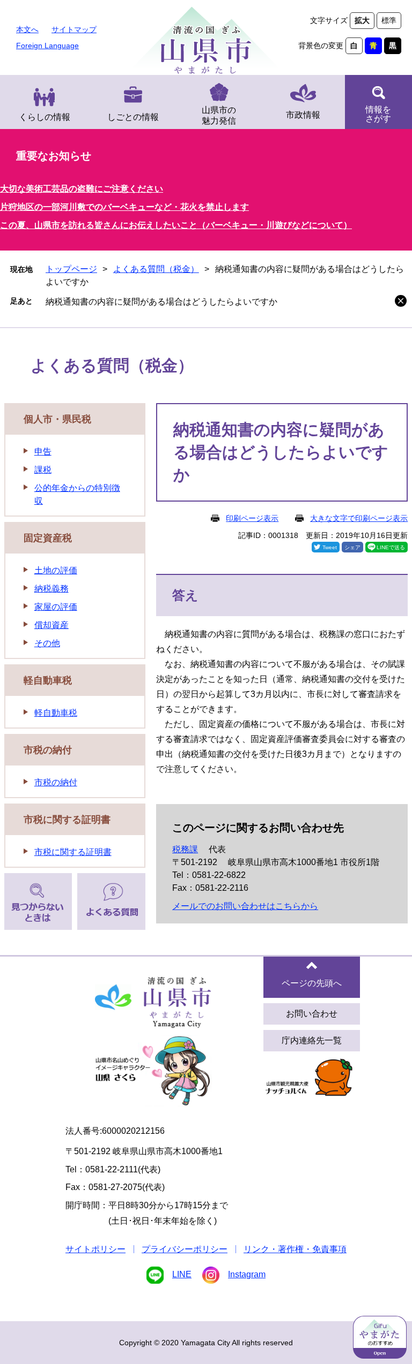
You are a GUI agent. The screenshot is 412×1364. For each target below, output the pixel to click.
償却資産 (51, 625)
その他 (47, 643)
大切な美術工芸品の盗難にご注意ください (81, 188)
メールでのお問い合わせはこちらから (245, 906)
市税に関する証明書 (67, 819)
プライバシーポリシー (184, 1249)
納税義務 (51, 588)
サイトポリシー (95, 1249)
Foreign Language (47, 45)
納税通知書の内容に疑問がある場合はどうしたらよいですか (161, 301)
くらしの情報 (44, 117)
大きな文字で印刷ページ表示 (359, 518)
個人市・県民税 (57, 419)
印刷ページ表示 (252, 518)
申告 (43, 451)
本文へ (27, 29)
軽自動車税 (48, 680)
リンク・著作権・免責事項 (295, 1249)
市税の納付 (48, 750)
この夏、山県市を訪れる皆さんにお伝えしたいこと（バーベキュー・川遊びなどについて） (176, 225)
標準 (388, 20)
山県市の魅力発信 (219, 115)
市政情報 (303, 114)
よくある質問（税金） (156, 269)
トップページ (71, 269)
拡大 (362, 20)
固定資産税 (48, 538)
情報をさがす (378, 114)
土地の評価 (55, 570)
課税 (43, 469)
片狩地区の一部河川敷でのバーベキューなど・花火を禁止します (124, 206)
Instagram (247, 1274)
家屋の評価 (55, 606)
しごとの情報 (133, 117)
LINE (182, 1274)
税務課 (185, 849)
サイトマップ (74, 29)
